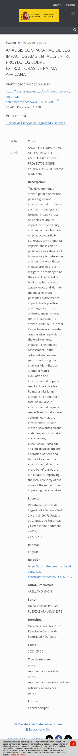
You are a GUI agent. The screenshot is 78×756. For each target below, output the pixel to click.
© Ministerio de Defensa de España (38, 724)
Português (69, 4)
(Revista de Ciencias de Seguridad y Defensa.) (36, 123)
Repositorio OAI (40, 729)
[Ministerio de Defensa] (39, 21)
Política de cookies (18, 755)
